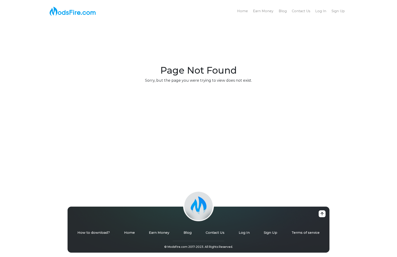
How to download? (93, 233)
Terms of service (306, 233)
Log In (320, 11)
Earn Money (263, 11)
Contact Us (301, 11)
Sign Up (338, 11)
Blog (283, 11)
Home (242, 11)
